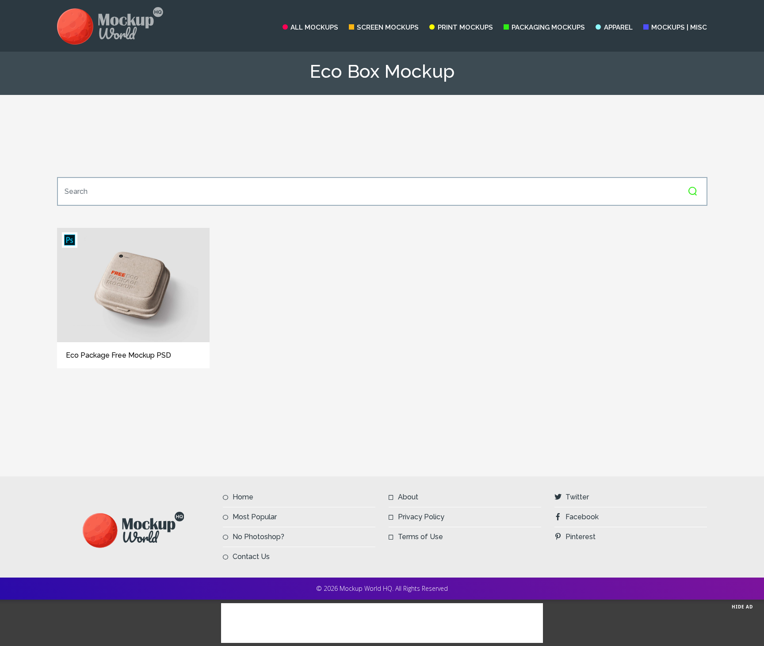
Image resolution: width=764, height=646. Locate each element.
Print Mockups (465, 27)
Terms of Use (420, 537)
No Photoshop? (258, 537)
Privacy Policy (421, 517)
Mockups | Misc (679, 27)
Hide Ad (742, 607)
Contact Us (251, 556)
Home (243, 497)
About (408, 497)
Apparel (618, 27)
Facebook (582, 517)
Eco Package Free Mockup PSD (118, 355)
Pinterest (580, 537)
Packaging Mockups (548, 27)
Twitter (577, 497)
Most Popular (255, 517)
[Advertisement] (382, 136)
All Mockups (314, 27)
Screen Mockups (388, 27)
